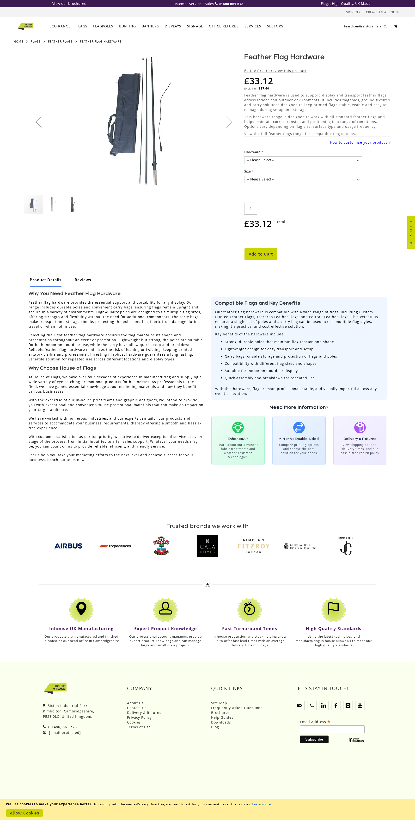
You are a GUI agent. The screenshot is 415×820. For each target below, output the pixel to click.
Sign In (352, 12)
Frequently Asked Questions (236, 707)
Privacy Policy (139, 717)
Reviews (83, 279)
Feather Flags (60, 41)
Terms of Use (139, 727)
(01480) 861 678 (62, 726)
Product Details (45, 279)
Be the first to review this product (275, 70)
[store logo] (25, 26)
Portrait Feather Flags (329, 316)
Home (18, 41)
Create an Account (383, 12)
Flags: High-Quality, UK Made (346, 3)
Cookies (134, 722)
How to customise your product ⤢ (360, 142)
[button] (38, 122)
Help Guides (222, 717)
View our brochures (69, 3)
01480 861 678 (231, 3)
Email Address (315, 722)
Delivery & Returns (144, 712)
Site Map (219, 703)
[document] (208, 809)
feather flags (280, 133)
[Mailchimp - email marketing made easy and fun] (356, 743)
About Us (135, 703)
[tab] (166, 26)
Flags (36, 41)
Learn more (261, 804)
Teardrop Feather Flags (277, 316)
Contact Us (137, 707)
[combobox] (365, 26)
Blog (215, 727)
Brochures (220, 712)
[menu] (166, 26)
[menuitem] (60, 26)
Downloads (221, 722)
